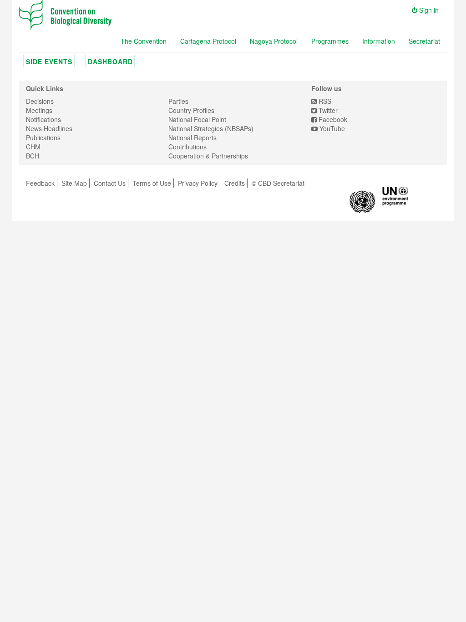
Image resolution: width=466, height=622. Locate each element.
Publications (43, 137)
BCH (32, 155)
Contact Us (110, 183)
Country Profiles (191, 110)
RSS (324, 101)
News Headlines (49, 128)
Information (378, 41)
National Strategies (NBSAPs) (210, 128)
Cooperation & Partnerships (208, 155)
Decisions (40, 101)
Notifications (43, 119)
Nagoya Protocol (274, 41)
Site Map (74, 183)
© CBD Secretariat (278, 183)
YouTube (331, 128)
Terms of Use (151, 183)
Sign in (428, 10)
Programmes (330, 41)
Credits (234, 183)
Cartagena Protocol (208, 41)
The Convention (144, 41)
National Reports (192, 137)
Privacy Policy (198, 183)
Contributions (187, 146)
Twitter (327, 110)
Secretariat (424, 41)
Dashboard (110, 61)
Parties (178, 101)
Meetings (39, 110)
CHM (33, 146)
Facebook (332, 119)
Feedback (40, 183)
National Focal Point (197, 119)
